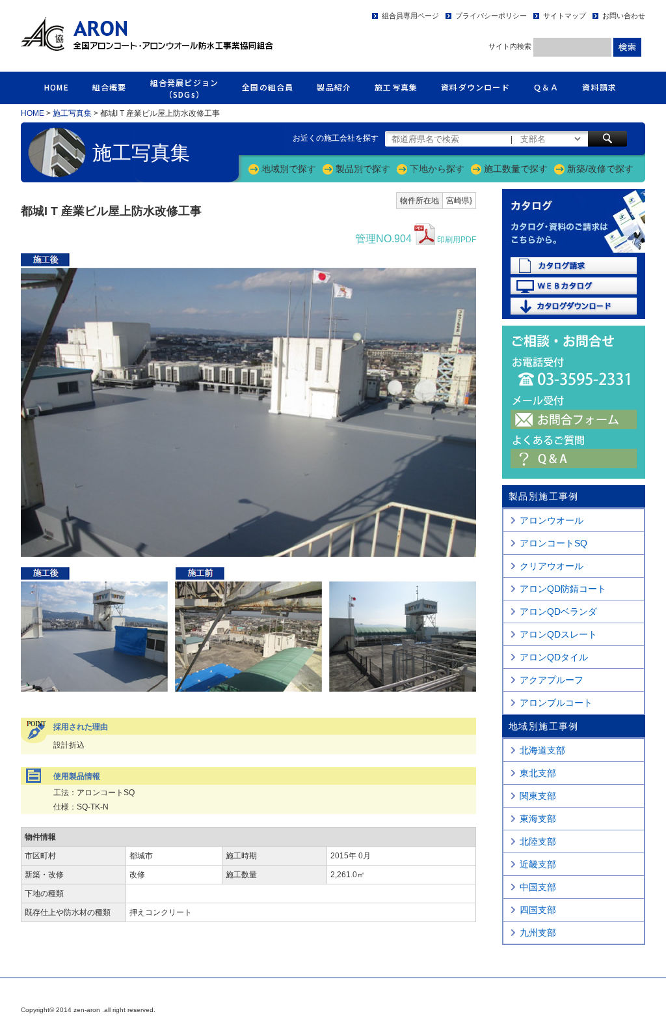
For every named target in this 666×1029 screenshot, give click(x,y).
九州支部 (538, 932)
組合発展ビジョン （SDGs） (184, 88)
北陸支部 (538, 841)
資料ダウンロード (475, 86)
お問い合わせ (623, 16)
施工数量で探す (516, 168)
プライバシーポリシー (491, 16)
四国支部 (538, 910)
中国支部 (538, 887)
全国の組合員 (267, 86)
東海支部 (538, 818)
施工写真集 (396, 86)
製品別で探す (363, 168)
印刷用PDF (415, 238)
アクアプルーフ (551, 680)
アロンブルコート (556, 703)
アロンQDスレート (558, 634)
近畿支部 (538, 864)
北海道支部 (542, 750)
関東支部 (538, 796)
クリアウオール (551, 566)
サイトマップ (564, 16)
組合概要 (109, 86)
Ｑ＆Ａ (546, 86)
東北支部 (538, 773)
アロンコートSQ (553, 543)
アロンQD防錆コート (563, 589)
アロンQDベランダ (558, 611)
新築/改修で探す (600, 168)
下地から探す (437, 168)
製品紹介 (334, 86)
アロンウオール (551, 520)
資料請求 (599, 86)
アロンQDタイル (554, 657)
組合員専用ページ (410, 16)
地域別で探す (288, 168)
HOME (56, 86)
